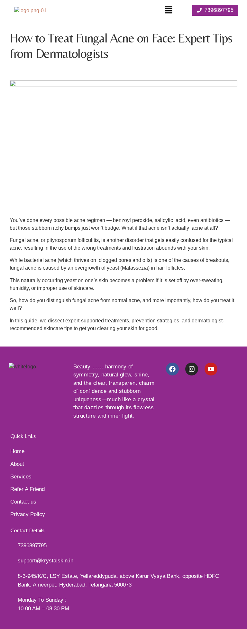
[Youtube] (211, 369)
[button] (168, 10)
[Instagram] (191, 369)
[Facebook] (172, 369)
